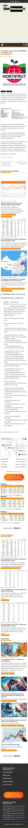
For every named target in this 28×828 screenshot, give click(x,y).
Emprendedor (14, 302)
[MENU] (26, 45)
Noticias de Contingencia (7, 157)
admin (11, 56)
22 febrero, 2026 (6, 622)
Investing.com (18, 495)
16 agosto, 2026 (5, 237)
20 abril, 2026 (5, 587)
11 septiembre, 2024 (6, 692)
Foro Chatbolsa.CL (8, 772)
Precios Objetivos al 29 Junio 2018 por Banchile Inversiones (7, 163)
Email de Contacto (8, 781)
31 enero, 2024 (5, 742)
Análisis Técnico (5, 673)
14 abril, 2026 (5, 277)
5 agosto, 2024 (5, 718)
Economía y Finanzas (6, 288)
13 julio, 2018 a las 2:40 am (19, 304)
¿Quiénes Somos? (7, 784)
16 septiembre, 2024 (6, 657)
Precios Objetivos (16, 248)
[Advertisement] (14, 28)
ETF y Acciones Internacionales (17, 288)
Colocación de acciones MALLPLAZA (21, 162)
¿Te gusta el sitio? (14, 477)
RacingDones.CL (7, 778)
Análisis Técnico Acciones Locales (8, 214)
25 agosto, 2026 (5, 201)
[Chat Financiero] (2, 45)
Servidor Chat (6, 775)
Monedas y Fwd (20, 725)
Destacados (11, 673)
